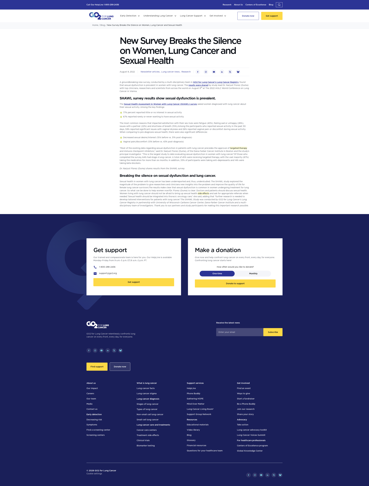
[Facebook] (88, 350)
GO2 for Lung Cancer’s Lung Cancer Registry (216, 82)
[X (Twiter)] (114, 350)
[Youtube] (101, 350)
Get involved (243, 383)
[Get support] (272, 16)
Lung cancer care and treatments (153, 424)
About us (91, 383)
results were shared (198, 85)
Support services (195, 383)
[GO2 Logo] (101, 16)
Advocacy (242, 419)
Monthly (253, 273)
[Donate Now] (248, 16)
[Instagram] (95, 350)
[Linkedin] (108, 350)
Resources (192, 419)
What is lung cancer (147, 383)
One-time (217, 273)
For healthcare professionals (251, 440)
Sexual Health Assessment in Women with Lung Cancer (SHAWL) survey (160, 104)
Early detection (94, 414)
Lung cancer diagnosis (148, 398)
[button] (279, 4)
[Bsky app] (120, 350)
